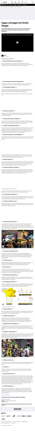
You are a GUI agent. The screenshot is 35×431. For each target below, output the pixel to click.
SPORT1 (6, 401)
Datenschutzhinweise (8, 421)
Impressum (2, 421)
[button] (17, 42)
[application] (17, 42)
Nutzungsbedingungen (24, 421)
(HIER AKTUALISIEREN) (6, 394)
